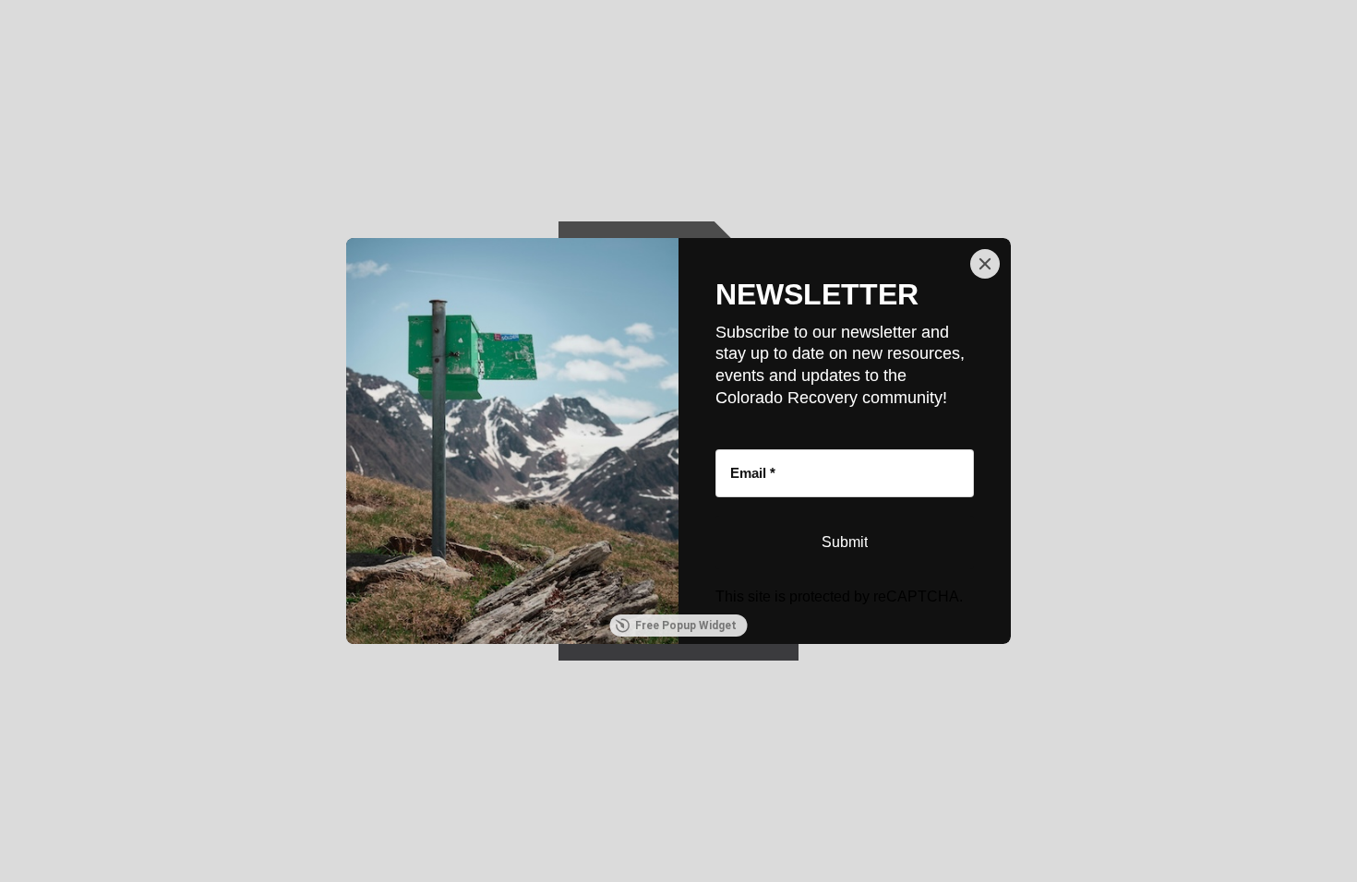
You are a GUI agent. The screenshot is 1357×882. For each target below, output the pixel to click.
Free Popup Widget (686, 625)
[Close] (985, 264)
